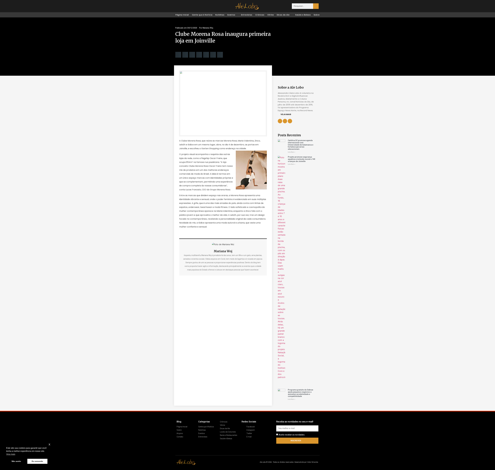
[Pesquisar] (316, 6)
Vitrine (270, 15)
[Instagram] (183, 6)
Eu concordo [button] (37, 461)
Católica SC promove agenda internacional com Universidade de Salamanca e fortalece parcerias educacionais (300, 144)
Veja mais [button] (10, 454)
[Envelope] (194, 6)
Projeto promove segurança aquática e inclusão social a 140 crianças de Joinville (301, 159)
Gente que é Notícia (202, 15)
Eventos (231, 15)
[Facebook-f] (285, 121)
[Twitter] (188, 6)
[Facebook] (177, 6)
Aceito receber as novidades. (292, 435)
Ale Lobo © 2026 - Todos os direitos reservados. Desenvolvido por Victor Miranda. (289, 462)
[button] (178, 55)
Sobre (317, 15)
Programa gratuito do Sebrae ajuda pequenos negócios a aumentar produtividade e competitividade (300, 393)
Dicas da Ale (283, 15)
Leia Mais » (291, 152)
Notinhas (219, 15)
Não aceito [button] (16, 461)
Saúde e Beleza (303, 15)
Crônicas (259, 15)
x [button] (49, 444)
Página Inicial (182, 15)
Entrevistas (246, 15)
